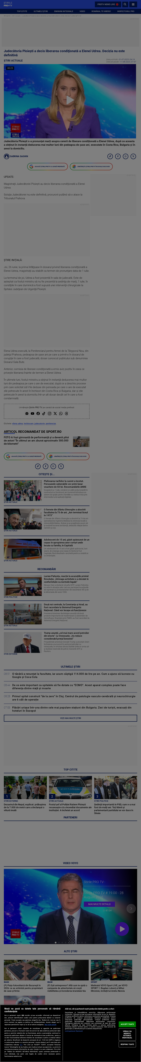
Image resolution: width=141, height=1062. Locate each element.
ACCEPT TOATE (127, 1024)
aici (21, 1045)
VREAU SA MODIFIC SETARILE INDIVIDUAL (127, 1034)
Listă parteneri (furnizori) (74, 1031)
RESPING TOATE (127, 1044)
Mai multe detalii (50, 1025)
